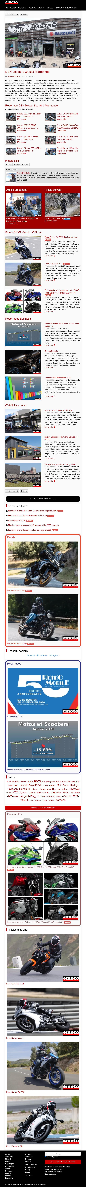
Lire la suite (49, 256)
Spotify (27, 1169)
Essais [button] (40, 8)
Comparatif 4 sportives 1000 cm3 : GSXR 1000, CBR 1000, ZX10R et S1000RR (62, 291)
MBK (53, 792)
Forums (60, 8)
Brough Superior (51, 351)
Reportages (14, 663)
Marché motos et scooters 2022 (58, 377)
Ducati (23, 785)
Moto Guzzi (62, 785)
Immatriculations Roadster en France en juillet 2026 (29, 529)
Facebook (42, 655)
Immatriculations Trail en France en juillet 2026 (27, 515)
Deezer (27, 1172)
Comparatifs (14, 814)
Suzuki (17, 165)
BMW (37, 781)
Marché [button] (22, 8)
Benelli (23, 781)
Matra (46, 792)
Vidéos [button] (50, 8)
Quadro (51, 796)
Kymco (23, 792)
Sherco (59, 796)
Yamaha (61, 800)
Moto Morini (63, 792)
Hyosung (56, 788)
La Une (8, 1154)
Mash (39, 792)
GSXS (9, 165)
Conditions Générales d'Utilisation (57, 1167)
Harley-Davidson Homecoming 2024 (60, 464)
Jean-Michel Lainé (14, 76)
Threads (28, 1159)
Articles (24, 14)
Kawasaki (74, 789)
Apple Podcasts (31, 1165)
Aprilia (15, 781)
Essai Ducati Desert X (54, 218)
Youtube (31, 655)
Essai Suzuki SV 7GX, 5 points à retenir (61, 237)
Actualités (11, 8)
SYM (75, 796)
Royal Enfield (35, 785)
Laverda (31, 792)
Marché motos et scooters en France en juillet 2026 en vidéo (33, 525)
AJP (9, 781)
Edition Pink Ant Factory (53, 1171)
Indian (64, 789)
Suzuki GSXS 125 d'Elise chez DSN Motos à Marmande (67, 139)
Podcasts (8, 1171)
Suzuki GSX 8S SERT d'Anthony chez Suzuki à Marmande (27, 128)
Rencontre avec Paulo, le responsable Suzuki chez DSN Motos (67, 151)
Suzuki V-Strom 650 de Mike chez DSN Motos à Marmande (29, 151)
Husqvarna (45, 789)
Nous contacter (50, 1174)
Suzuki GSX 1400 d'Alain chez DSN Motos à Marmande (27, 139)
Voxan (51, 800)
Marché (8, 1159)
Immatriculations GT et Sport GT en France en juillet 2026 (32, 510)
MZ (10, 796)
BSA (58, 781)
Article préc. (11, 14)
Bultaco (71, 781)
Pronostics (71, 8)
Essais (11, 537)
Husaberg (32, 789)
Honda (23, 789)
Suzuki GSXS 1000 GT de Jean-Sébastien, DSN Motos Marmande (68, 128)
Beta (30, 781)
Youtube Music (30, 1167)
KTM (15, 792)
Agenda (32, 8)
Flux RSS (28, 1175)
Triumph (24, 800)
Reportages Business (18, 318)
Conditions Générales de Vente (56, 1169)
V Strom (26, 165)
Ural (31, 800)
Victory (44, 800)
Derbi (16, 785)
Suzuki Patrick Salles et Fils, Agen (59, 410)
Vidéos (7, 1168)
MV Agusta (75, 792)
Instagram (54, 655)
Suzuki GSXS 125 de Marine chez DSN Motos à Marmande (29, 116)
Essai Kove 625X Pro (17, 520)
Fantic (46, 785)
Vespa (37, 800)
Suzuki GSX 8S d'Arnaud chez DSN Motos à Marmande (67, 116)
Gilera (52, 785)
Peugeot (24, 796)
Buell (64, 781)
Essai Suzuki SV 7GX (54, 263)
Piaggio (34, 796)
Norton (15, 796)
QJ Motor (43, 796)
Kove (9, 792)
